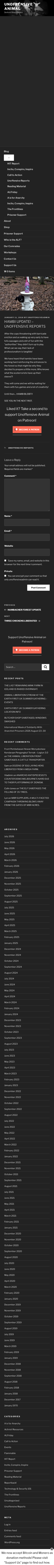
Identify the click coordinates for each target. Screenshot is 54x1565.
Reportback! (10, 1483)
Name (8, 516)
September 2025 (13, 895)
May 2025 (9, 919)
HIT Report (13, 163)
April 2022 (9, 1138)
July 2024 (9, 978)
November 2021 (12, 1168)
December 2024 (12, 949)
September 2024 (13, 967)
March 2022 (10, 1144)
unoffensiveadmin (39, 317)
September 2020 (13, 1251)
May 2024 (9, 990)
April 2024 (9, 996)
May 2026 (9, 848)
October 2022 (11, 1103)
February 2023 (11, 1079)
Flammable (10, 1453)
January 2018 (11, 1393)
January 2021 (11, 1227)
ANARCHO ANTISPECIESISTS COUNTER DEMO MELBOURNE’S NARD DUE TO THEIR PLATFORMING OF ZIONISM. (26, 779)
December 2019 (12, 1304)
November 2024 (12, 955)
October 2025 (11, 889)
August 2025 (11, 901)
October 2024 (11, 961)
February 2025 (11, 937)
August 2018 (10, 1381)
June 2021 (9, 1198)
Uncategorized (11, 1500)
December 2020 (12, 1233)
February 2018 (11, 1387)
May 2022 (9, 1133)
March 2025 (10, 931)
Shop (7, 227)
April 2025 (9, 925)
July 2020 (9, 1263)
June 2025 (9, 913)
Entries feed (10, 1530)
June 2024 (9, 984)
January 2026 (11, 872)
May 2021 (9, 1204)
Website (8, 546)
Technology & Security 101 (17, 1488)
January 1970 (11, 1405)
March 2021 (10, 1215)
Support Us (10, 265)
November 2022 (12, 1097)
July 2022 (9, 1121)
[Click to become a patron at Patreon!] (27, 433)
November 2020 (12, 1239)
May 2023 (9, 1061)
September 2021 (12, 1180)
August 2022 (11, 1115)
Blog (6, 151)
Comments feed (12, 1536)
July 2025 (9, 907)
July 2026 (9, 836)
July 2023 (9, 1050)
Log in (7, 1524)
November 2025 (12, 884)
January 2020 (11, 1299)
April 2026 (9, 854)
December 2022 (12, 1091)
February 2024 (11, 1008)
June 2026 (9, 842)
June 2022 (9, 1127)
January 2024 (11, 1014)
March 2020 (10, 1287)
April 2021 (9, 1210)
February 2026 (11, 866)
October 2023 (11, 1032)
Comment (10, 476)
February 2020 (11, 1293)
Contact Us (10, 258)
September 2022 (13, 1109)
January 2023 (11, 1085)
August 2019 (10, 1328)
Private (8, 571)
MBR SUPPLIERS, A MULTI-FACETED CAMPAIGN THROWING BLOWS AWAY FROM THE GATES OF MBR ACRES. (26, 802)
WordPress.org (12, 1542)
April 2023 (9, 1067)
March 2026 (10, 860)
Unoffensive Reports (18, 180)
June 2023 (9, 1055)
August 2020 (11, 1257)
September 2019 (13, 1322)
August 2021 (10, 1186)
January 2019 (11, 1358)
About (7, 221)
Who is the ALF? (13, 239)
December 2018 (12, 1364)
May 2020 (9, 1275)
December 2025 (12, 878)
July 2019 (9, 1334)
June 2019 (9, 1340)
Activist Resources (13, 1429)
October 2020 (11, 1245)
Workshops (10, 252)
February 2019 (11, 1352)
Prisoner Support (16, 215)
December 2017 (12, 1399)
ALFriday (12, 192)
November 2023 (12, 1026)
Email (8, 531)
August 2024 (11, 973)
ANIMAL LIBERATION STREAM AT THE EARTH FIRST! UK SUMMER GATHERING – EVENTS (25, 699)
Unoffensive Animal (18, 6)
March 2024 (10, 1002)
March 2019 (10, 1346)
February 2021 (11, 1221)
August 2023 (11, 1044)
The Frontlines (15, 209)
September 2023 (13, 1038)
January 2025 (11, 943)
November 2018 (12, 1370)
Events (7, 1447)
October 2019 (11, 1316)
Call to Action (14, 175)
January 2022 (11, 1156)
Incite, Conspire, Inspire (20, 169)
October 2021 (11, 1174)
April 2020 (9, 1281)
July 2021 (9, 1192)
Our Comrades (12, 246)
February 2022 (11, 1150)
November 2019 (12, 1310)
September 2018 (13, 1376)
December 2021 (12, 1162)
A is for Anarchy (16, 197)
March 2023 (10, 1073)
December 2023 (12, 1020)
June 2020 (9, 1269)
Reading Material (16, 186)
